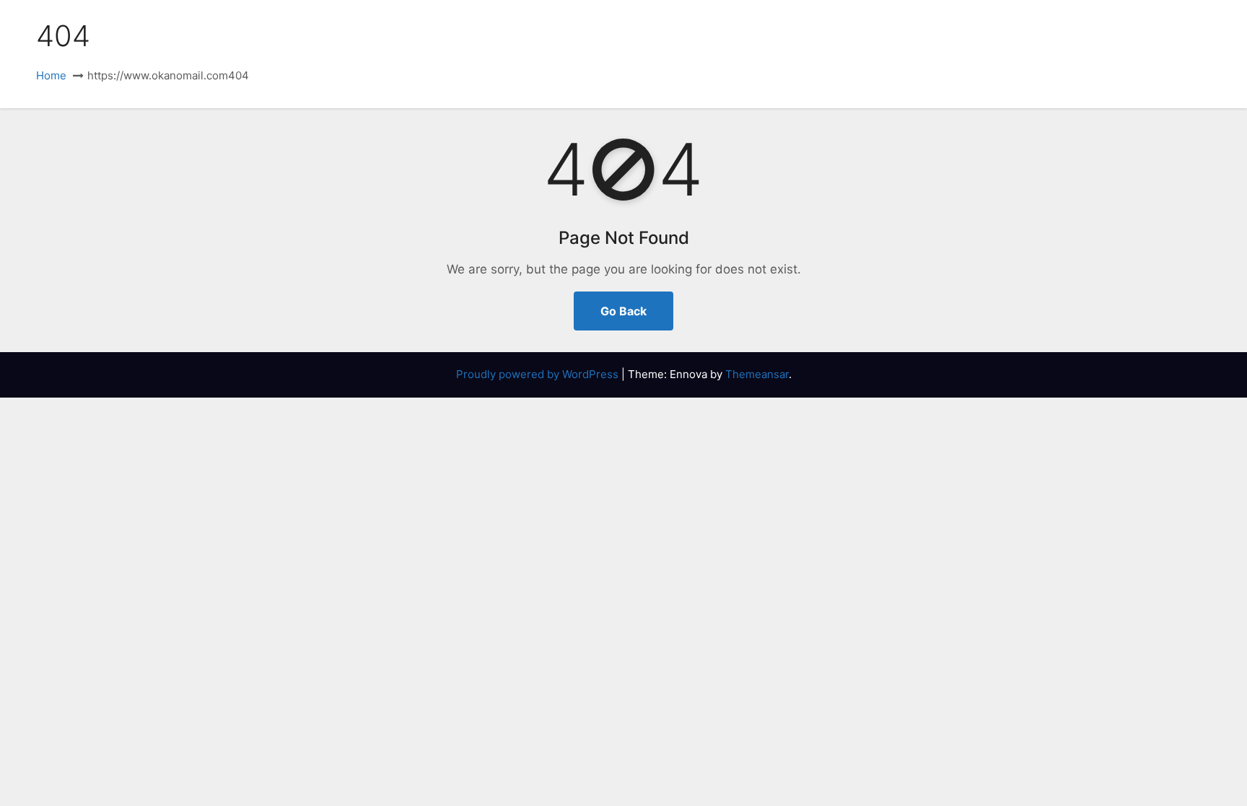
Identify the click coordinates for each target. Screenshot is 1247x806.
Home (51, 75)
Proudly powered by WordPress (538, 374)
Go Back (623, 311)
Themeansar (757, 374)
